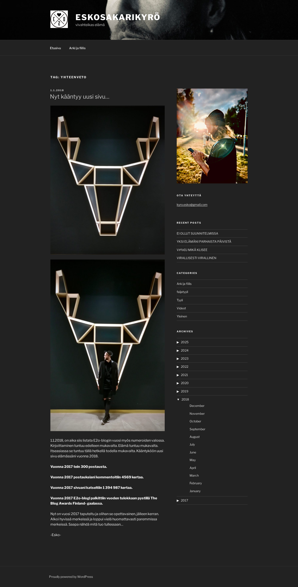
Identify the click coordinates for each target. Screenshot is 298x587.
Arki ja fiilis (77, 48)
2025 (184, 342)
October (195, 421)
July (192, 444)
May (193, 460)
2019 (184, 391)
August (195, 437)
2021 (184, 375)
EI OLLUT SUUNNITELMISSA (197, 233)
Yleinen (182, 316)
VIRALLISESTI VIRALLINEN (196, 258)
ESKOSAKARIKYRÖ (118, 17)
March (194, 475)
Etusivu (55, 48)
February (196, 483)
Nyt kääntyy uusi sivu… (80, 96)
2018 (185, 399)
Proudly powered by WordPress (71, 576)
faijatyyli (182, 292)
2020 (185, 383)
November (197, 413)
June (193, 452)
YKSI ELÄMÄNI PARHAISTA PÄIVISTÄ (204, 241)
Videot (181, 308)
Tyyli (180, 300)
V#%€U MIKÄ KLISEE (192, 250)
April (193, 468)
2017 (184, 500)
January (195, 491)
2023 (184, 358)
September (197, 429)
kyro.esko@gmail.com (192, 204)
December (197, 406)
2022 (184, 366)
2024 (184, 350)
